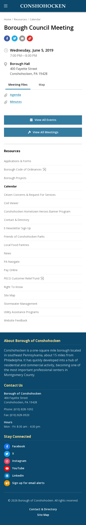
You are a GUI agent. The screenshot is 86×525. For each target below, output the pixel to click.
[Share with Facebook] (7, 38)
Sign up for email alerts (28, 483)
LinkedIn (18, 475)
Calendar (35, 19)
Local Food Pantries (16, 245)
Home (7, 19)
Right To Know (13, 287)
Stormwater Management (20, 304)
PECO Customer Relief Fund (21, 278)
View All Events (45, 120)
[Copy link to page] (30, 38)
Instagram (19, 461)
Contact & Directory (16, 220)
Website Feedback (15, 320)
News (7, 253)
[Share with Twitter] (15, 38)
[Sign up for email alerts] (7, 483)
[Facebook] (7, 447)
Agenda (15, 95)
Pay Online (11, 270)
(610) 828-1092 (23, 409)
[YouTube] (7, 468)
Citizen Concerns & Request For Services (30, 195)
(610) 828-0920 (19, 415)
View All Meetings (45, 132)
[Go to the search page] (79, 6)
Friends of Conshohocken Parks (24, 236)
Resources (20, 19)
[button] (5, 6)
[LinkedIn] (7, 476)
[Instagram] (7, 461)
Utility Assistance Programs (21, 312)
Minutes (16, 102)
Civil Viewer (11, 203)
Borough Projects (15, 178)
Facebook (18, 446)
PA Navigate (12, 261)
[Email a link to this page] (22, 38)
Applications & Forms (17, 161)
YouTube (18, 468)
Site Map (9, 295)
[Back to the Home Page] (43, 6)
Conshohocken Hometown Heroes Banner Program (37, 211)
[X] (7, 454)
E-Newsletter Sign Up (17, 228)
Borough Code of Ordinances (23, 169)
